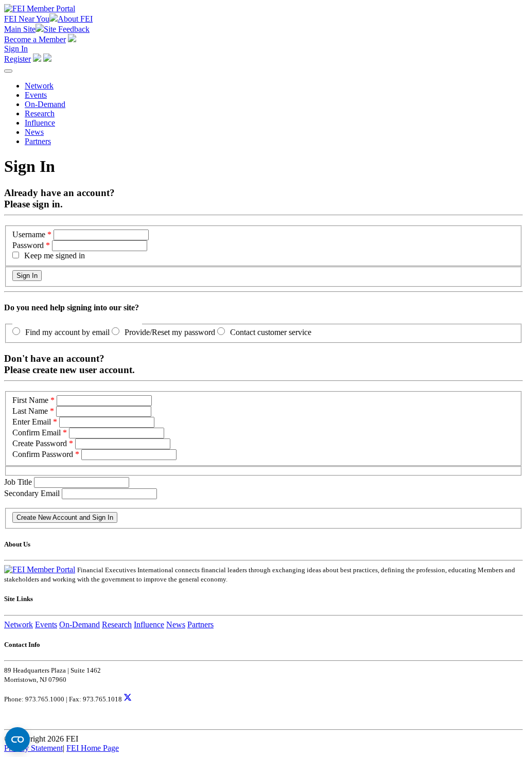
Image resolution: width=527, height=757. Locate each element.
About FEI (75, 18)
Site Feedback (67, 29)
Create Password (39, 443)
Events (36, 95)
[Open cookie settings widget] (17, 739)
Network (39, 85)
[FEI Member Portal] (39, 8)
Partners (38, 141)
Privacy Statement (33, 748)
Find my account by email (67, 332)
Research (40, 113)
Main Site (20, 29)
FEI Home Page (92, 748)
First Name (30, 400)
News (34, 132)
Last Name (30, 411)
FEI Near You (26, 18)
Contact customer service (270, 332)
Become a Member (35, 39)
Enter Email (31, 421)
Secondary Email (33, 493)
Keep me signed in (54, 255)
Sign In (16, 48)
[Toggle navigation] (8, 71)
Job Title (19, 482)
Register (17, 59)
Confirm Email (36, 432)
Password (28, 245)
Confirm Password (42, 454)
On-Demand (45, 104)
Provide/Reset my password (170, 332)
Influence (40, 122)
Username (28, 234)
